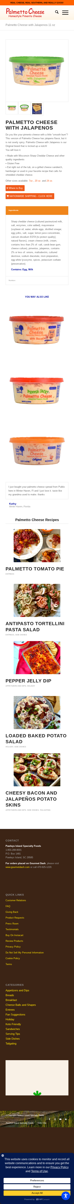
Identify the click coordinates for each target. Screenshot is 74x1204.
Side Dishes (21, 635)
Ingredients (13, 210)
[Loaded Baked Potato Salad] (37, 712)
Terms (9, 964)
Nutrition (12, 280)
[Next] (64, 485)
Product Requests (15, 917)
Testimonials (12, 929)
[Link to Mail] (65, 1119)
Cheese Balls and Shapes (21, 1004)
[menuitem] (55, 13)
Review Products (14, 941)
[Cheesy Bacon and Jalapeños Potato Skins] (37, 769)
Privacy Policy (13, 946)
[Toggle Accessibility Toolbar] (65, 1195)
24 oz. (50, 180)
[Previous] (56, 485)
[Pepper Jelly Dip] (37, 657)
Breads (10, 995)
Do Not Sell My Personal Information (25, 952)
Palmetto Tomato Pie (35, 569)
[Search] (55, 13)
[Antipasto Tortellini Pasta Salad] (37, 600)
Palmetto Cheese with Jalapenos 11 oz (30, 24)
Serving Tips (13, 1033)
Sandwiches (13, 1028)
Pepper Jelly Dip (28, 680)
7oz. (31, 180)
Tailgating (45, 810)
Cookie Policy (13, 958)
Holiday (31, 686)
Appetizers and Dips (16, 686)
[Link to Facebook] (49, 1119)
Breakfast (11, 1000)
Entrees (10, 574)
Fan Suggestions (15, 1014)
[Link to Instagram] (55, 1119)
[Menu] (63, 13)
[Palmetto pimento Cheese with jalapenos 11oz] (37, 70)
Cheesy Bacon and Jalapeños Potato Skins (31, 799)
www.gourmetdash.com (18, 867)
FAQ (8, 906)
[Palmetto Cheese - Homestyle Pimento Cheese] (31, 13)
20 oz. (38, 180)
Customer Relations (16, 900)
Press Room (12, 923)
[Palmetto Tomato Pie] (37, 545)
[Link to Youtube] (60, 1119)
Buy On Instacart (14, 935)
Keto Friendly (13, 1024)
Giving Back (12, 912)
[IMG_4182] (37, 109)
